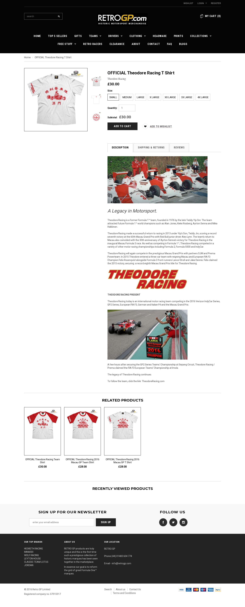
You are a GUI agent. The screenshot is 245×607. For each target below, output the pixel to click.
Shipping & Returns (151, 147)
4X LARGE (203, 97)
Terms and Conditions (124, 593)
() (213, 16)
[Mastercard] (196, 589)
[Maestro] (203, 589)
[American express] (211, 589)
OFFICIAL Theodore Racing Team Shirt (42, 461)
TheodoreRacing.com (153, 381)
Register (216, 3)
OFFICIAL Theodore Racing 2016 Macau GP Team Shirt (82, 461)
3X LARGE (186, 97)
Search (108, 589)
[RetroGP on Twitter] (172, 522)
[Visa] (181, 589)
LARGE (140, 97)
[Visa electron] (189, 589)
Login (201, 3)
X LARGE (154, 97)
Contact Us (135, 589)
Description (120, 147)
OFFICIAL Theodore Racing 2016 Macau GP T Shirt (122, 461)
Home (27, 57)
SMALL (113, 97)
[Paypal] (218, 589)
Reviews (179, 147)
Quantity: (112, 108)
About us (120, 589)
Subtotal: (113, 117)
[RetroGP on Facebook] (162, 522)
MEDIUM (127, 97)
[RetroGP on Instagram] (183, 522)
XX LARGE (170, 97)
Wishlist (188, 3)
